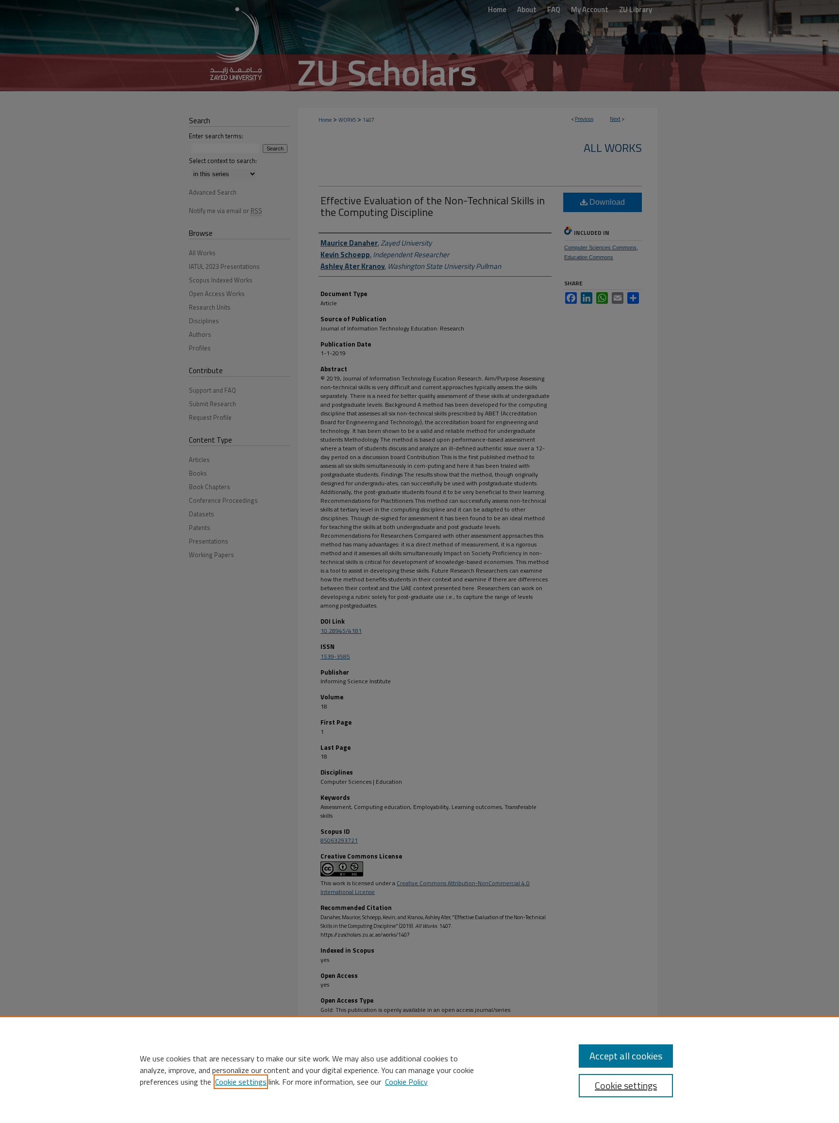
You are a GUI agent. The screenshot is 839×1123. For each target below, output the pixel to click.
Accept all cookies (625, 1055)
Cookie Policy (406, 1082)
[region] (419, 1069)
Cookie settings (241, 1082)
